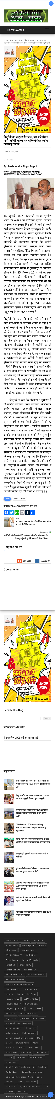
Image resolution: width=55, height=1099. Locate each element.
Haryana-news (31, 1003)
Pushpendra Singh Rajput (22, 166)
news (35, 1042)
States (19, 1081)
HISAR (29, 1008)
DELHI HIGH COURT (14, 955)
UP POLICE (22, 1091)
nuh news (10, 1047)
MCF (39, 1038)
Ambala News (12, 945)
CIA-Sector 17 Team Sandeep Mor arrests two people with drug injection (31, 827)
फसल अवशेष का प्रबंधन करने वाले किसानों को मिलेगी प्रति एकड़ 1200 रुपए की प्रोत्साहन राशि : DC (33, 784)
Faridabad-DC (30, 969)
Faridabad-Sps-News (15, 979)
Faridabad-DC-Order (15, 974)
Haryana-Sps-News (14, 1008)
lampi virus (31, 1028)
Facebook (45, 561)
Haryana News (16, 40)
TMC (46, 1086)
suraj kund (31, 1081)
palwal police (11, 1052)
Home (6, 40)
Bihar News (11, 950)
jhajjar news (11, 1018)
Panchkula (26, 1052)
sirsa (39, 1077)
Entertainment (12, 960)
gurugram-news (31, 989)
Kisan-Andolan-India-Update (18, 1023)
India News (11, 1013)
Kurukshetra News (14, 1028)
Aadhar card (37, 940)
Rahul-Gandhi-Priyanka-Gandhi (20, 1067)
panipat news (41, 1052)
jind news (25, 1018)
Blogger (27, 561)
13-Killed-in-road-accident (17, 940)
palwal (21, 1047)
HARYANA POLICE (30, 999)
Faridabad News (13, 969)
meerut (9, 1042)
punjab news (11, 1062)
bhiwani (42, 945)
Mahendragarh (29, 1033)
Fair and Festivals (30, 960)
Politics (9, 1057)
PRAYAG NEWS (36, 1057)
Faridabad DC (25, 964)
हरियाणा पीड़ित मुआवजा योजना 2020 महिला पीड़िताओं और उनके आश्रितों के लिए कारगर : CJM (32, 813)
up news (9, 1091)
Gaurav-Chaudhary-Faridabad (19, 984)
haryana (9, 994)
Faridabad (10, 964)
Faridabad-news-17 (36, 974)
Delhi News (31, 955)
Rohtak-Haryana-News (32, 1072)
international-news (28, 1013)
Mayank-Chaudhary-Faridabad (19, 1038)
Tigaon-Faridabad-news (29, 1086)
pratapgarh (21, 1057)
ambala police (28, 945)
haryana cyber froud (26, 994)
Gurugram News (13, 989)
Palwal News (34, 1047)
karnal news (38, 1018)
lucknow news (12, 1033)
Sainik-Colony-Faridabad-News (19, 1077)
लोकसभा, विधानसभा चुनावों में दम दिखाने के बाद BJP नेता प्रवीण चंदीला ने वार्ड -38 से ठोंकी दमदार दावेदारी (32, 886)
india (39, 1008)
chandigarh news (27, 950)
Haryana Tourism (13, 1003)
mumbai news (22, 1042)
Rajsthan (42, 1067)
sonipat (9, 1081)
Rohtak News (11, 1072)
